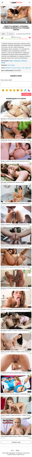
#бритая (28, 68)
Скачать (11, 34)
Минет (11, 60)
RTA (12, 450)
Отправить (26, 94)
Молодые (24, 60)
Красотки (17, 60)
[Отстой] (29, 37)
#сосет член (20, 68)
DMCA (17, 450)
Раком (3, 62)
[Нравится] (2, 37)
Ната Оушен (11, 65)
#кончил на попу (10, 68)
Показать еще (16, 442)
